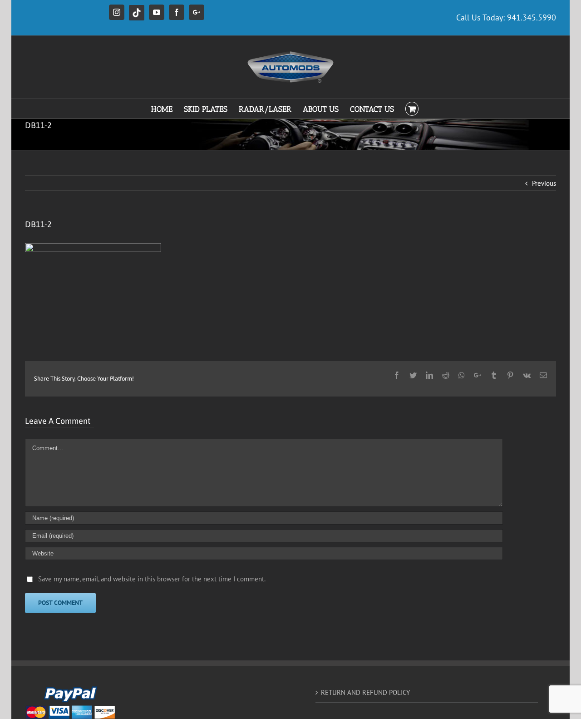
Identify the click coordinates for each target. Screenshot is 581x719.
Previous (544, 183)
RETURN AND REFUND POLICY (365, 692)
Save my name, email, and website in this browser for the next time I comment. (152, 579)
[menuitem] (167, 108)
